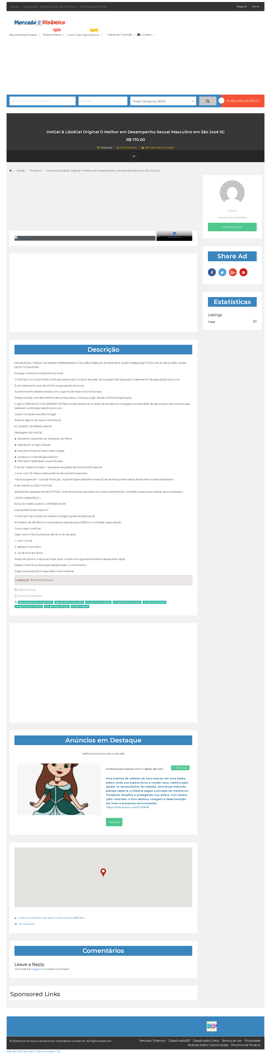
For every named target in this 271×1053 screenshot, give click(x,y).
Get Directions (26, 924)
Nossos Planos (53, 34)
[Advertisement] (135, 67)
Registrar (242, 6)
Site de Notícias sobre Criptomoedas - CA (33, 1051)
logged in (37, 969)
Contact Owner (232, 227)
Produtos (106, 147)
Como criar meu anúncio (84, 33)
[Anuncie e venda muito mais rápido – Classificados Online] (40, 21)
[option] (103, 795)
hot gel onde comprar (56, 606)
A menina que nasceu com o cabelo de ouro (134, 768)
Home (15, 6)
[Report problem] (134, 156)
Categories (29, 6)
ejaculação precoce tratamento (35, 602)
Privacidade (252, 1040)
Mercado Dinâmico (152, 1040)
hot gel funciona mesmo (28, 606)
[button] (103, 872)
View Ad (114, 822)
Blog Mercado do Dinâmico (58, 6)
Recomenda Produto (93, 6)
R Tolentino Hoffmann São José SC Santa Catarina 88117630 (50, 917)
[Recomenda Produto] (212, 1026)
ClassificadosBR (179, 1040)
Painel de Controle (121, 35)
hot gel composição (154, 602)
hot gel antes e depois (98, 602)
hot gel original (80, 606)
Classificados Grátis (206, 1040)
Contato (147, 35)
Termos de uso (231, 1040)
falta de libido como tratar (69, 602)
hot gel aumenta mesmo (127, 602)
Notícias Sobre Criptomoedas (208, 1045)
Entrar (255, 6)
